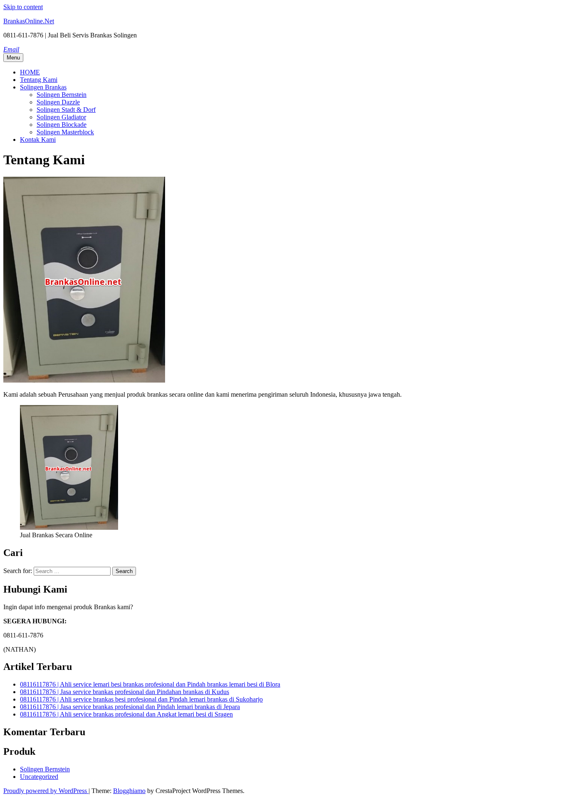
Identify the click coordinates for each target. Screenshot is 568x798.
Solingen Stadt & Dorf (66, 109)
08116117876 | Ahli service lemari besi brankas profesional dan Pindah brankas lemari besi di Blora (150, 684)
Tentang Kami (38, 79)
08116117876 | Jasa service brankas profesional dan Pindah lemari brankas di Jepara (130, 706)
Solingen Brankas (43, 87)
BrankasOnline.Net (28, 21)
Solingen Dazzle (58, 102)
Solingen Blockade (61, 124)
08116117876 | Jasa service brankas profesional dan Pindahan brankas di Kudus (124, 691)
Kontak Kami (38, 139)
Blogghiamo (129, 790)
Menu (13, 57)
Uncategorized (39, 776)
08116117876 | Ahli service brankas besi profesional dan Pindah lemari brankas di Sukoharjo (141, 699)
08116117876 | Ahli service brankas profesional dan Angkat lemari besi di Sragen (126, 714)
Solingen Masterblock (65, 132)
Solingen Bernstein (61, 94)
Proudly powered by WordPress (46, 790)
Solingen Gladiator (61, 117)
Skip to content (23, 6)
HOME (30, 72)
